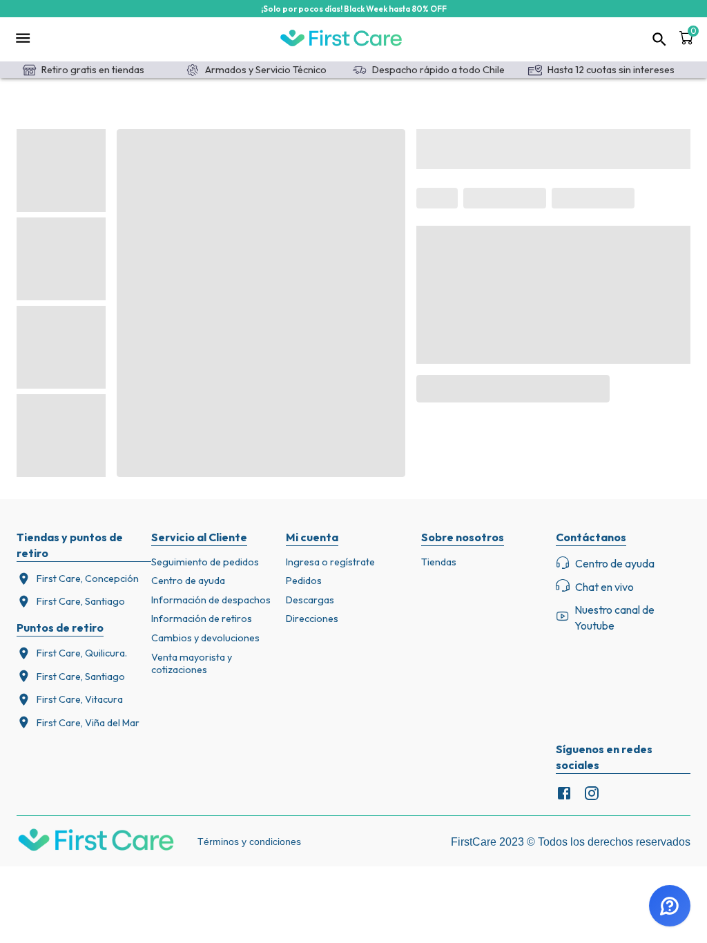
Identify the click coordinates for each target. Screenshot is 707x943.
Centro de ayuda (188, 580)
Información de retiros (201, 618)
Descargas (310, 600)
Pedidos (304, 580)
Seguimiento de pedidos (205, 562)
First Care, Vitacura (80, 699)
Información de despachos (211, 600)
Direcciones (312, 618)
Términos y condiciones (249, 841)
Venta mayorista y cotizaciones (191, 663)
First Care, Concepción (88, 578)
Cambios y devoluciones (205, 638)
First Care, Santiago (81, 601)
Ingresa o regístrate (330, 562)
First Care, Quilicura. (82, 653)
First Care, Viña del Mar (88, 723)
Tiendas (438, 562)
